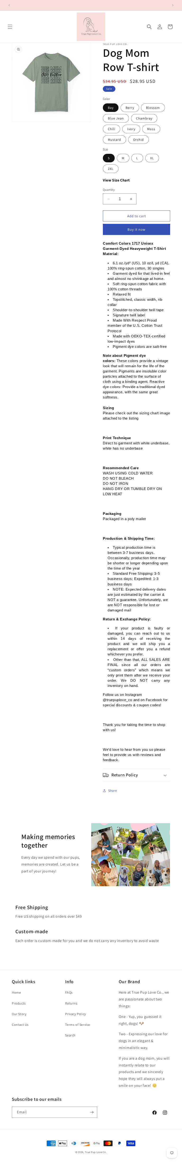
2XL (111, 169)
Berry (130, 108)
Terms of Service (77, 1024)
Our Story (19, 1014)
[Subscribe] (91, 1112)
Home (16, 992)
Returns (71, 1003)
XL (152, 158)
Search (70, 1035)
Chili (111, 129)
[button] (10, 27)
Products (19, 1003)
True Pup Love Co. (96, 1152)
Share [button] (112, 790)
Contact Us (20, 1024)
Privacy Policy (75, 1014)
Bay (111, 108)
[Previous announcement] (9, 5)
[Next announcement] (173, 5)
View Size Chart (116, 180)
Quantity (109, 190)
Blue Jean (116, 118)
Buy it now (136, 229)
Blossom (153, 108)
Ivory (131, 129)
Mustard (114, 139)
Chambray (144, 118)
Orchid (138, 139)
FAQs (69, 992)
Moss (151, 129)
